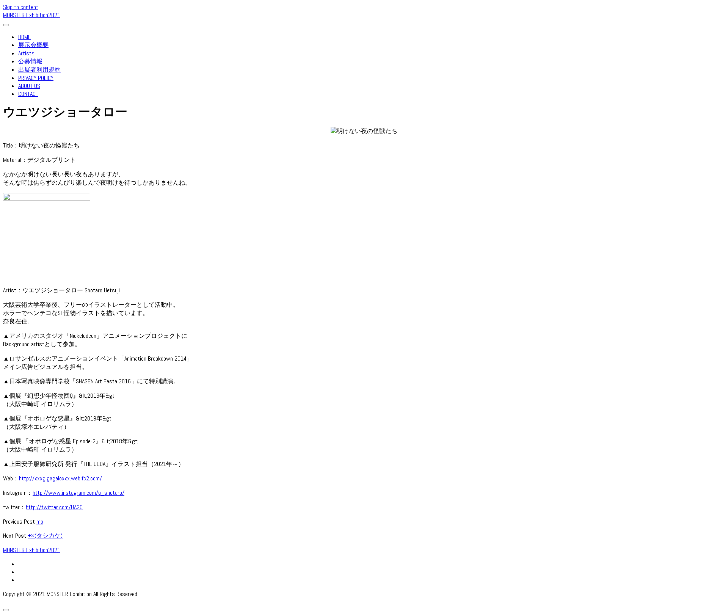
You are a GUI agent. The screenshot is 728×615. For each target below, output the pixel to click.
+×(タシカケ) (45, 536)
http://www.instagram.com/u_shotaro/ (78, 493)
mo (39, 522)
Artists (26, 53)
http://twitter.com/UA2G (54, 507)
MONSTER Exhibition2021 (31, 15)
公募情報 (30, 61)
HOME (24, 37)
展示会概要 (33, 45)
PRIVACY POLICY (35, 78)
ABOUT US (29, 86)
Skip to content (20, 7)
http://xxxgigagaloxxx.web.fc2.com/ (60, 478)
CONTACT (28, 94)
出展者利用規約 (39, 70)
